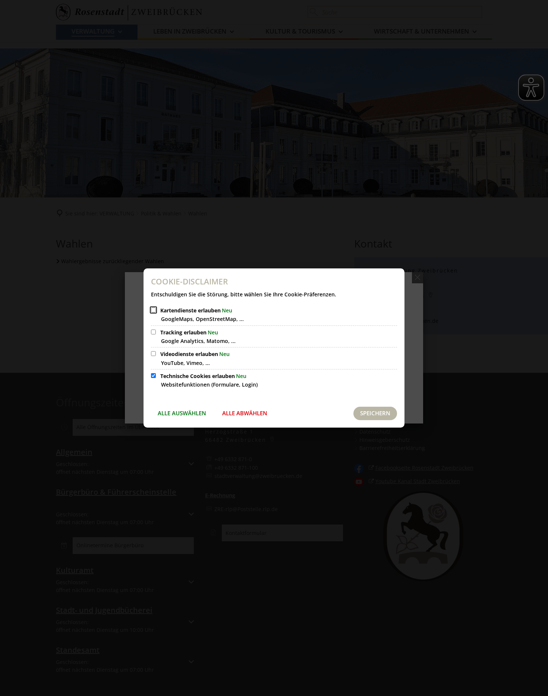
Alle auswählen (182, 413)
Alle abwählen (244, 413)
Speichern (375, 413)
